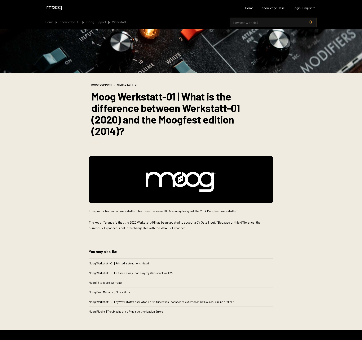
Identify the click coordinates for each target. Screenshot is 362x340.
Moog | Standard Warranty (105, 282)
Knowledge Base (273, 8)
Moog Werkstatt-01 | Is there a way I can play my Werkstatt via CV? (131, 273)
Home (249, 8)
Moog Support (96, 22)
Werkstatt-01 (121, 22)
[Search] (311, 22)
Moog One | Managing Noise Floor (109, 292)
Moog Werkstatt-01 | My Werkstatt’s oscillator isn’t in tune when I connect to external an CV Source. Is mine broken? (161, 302)
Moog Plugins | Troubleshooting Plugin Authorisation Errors (126, 311)
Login (297, 8)
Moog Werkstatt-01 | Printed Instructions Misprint (120, 263)
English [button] (307, 8)
